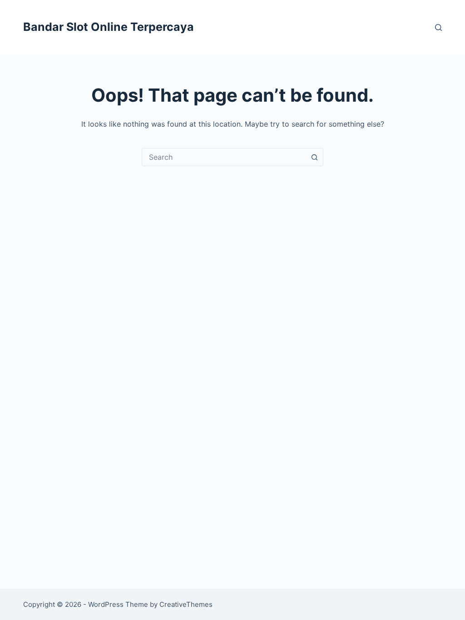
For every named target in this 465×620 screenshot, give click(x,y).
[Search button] (314, 157)
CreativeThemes (186, 604)
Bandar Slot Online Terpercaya (108, 27)
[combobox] (224, 157)
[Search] (438, 27)
